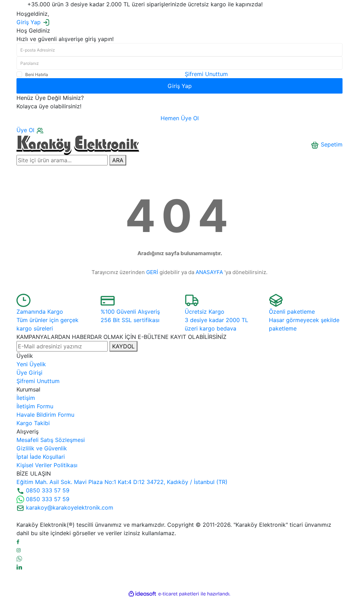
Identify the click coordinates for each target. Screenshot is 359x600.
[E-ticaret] (178, 594)
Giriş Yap (180, 85)
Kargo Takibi (33, 423)
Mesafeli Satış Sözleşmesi (50, 439)
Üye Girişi (29, 372)
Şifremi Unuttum (206, 73)
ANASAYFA (209, 272)
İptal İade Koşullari (40, 456)
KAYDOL (123, 346)
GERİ (152, 272)
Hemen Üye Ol (180, 118)
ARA (117, 160)
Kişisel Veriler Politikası (46, 465)
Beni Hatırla (36, 74)
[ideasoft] (142, 594)
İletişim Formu (34, 406)
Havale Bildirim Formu (45, 414)
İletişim (25, 397)
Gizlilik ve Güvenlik (41, 448)
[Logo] (77, 144)
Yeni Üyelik (31, 364)
